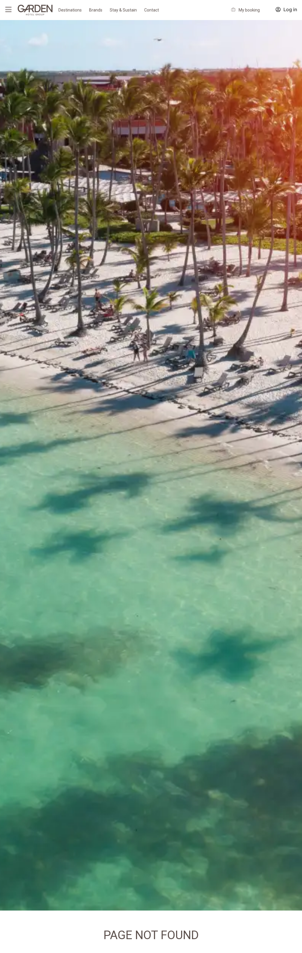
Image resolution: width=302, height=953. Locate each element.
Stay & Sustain (123, 10)
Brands (95, 10)
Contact (151, 10)
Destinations (70, 10)
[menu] (8, 9)
